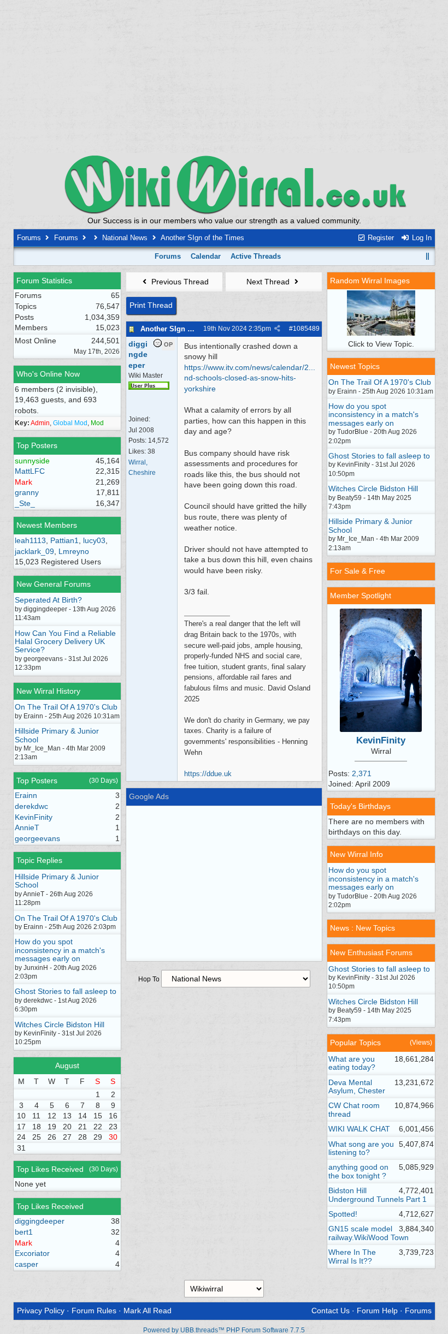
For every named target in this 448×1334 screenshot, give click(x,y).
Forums (29, 238)
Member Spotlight (360, 595)
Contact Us (330, 1310)
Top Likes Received (50, 1169)
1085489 (306, 328)
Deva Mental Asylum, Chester (356, 1086)
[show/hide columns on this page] (427, 256)
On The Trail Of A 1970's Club (66, 706)
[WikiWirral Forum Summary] (224, 184)
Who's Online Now (48, 374)
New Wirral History (48, 691)
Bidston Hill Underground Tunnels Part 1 (377, 1194)
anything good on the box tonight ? (358, 1171)
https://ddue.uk (208, 774)
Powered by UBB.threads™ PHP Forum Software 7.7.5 (224, 1330)
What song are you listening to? (361, 1148)
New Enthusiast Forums (371, 952)
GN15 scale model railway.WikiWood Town (368, 1232)
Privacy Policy (40, 1310)
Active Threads (256, 256)
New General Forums (53, 584)
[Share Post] (277, 328)
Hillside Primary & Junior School (57, 734)
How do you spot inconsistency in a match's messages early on (60, 950)
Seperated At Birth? (48, 599)
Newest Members (46, 525)
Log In (420, 238)
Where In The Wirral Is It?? (352, 1256)
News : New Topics (362, 928)
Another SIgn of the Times (184, 329)
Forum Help (377, 1310)
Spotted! (342, 1214)
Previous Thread (179, 281)
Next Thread (269, 281)
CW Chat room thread (354, 1109)
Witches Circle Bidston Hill (59, 1024)
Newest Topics (355, 366)
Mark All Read (147, 1310)
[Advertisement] (224, 76)
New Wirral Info (356, 854)
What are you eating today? (351, 1063)
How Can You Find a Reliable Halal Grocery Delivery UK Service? (65, 641)
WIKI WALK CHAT (359, 1128)
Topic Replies (39, 860)
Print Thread (151, 305)
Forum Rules (94, 1310)
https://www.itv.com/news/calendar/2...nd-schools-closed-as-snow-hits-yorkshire (249, 378)
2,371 (362, 773)
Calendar (206, 256)
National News (125, 238)
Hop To (149, 979)
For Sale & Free (357, 571)
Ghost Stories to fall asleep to (65, 991)
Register (380, 238)
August (67, 1065)
